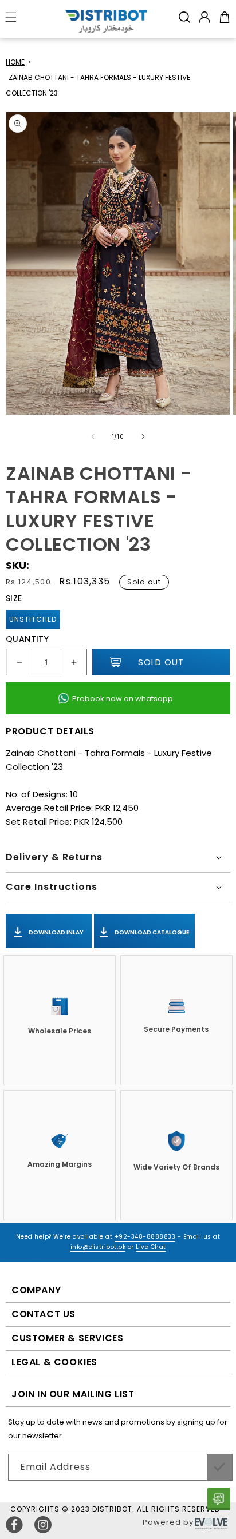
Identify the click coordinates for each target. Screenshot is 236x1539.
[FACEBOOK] (14, 1524)
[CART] (224, 17)
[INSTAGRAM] (43, 1524)
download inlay (55, 932)
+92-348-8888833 (145, 1236)
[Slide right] (143, 436)
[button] (184, 17)
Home (15, 62)
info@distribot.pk (98, 1247)
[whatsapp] (218, 1499)
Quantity (27, 639)
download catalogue (151, 932)
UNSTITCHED (33, 619)
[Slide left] (92, 436)
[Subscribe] (219, 1467)
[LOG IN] (204, 17)
